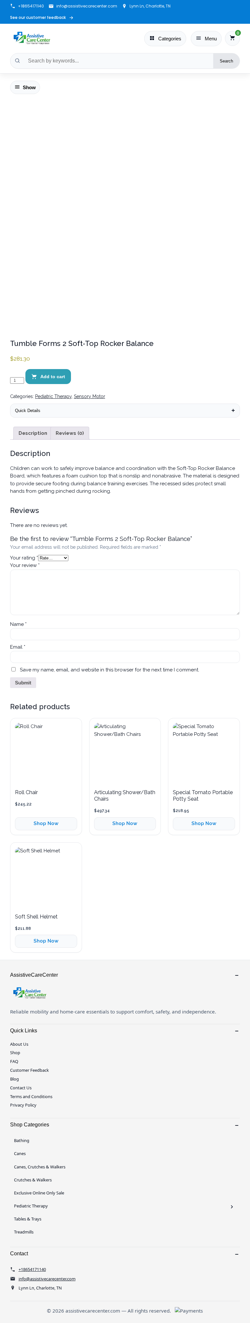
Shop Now (46, 823)
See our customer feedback (42, 18)
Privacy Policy (23, 1105)
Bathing (21, 1140)
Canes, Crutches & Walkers (39, 1167)
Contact (19, 1253)
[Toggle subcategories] (232, 1207)
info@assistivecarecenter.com (86, 6)
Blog (14, 1079)
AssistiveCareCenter (34, 975)
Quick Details (27, 410)
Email (17, 647)
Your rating (24, 558)
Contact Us (21, 1088)
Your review (25, 565)
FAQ (14, 1061)
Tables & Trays (27, 1219)
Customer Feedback (29, 1070)
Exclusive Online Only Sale (39, 1193)
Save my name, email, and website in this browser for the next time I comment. (109, 670)
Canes (20, 1153)
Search (226, 61)
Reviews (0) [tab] (70, 433)
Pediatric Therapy (53, 396)
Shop (15, 1052)
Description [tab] (33, 433)
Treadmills (24, 1232)
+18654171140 (31, 6)
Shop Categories (29, 1124)
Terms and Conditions (31, 1096)
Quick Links (23, 1030)
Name (18, 624)
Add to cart (52, 376)
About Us (19, 1044)
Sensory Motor (89, 396)
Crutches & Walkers (33, 1180)
